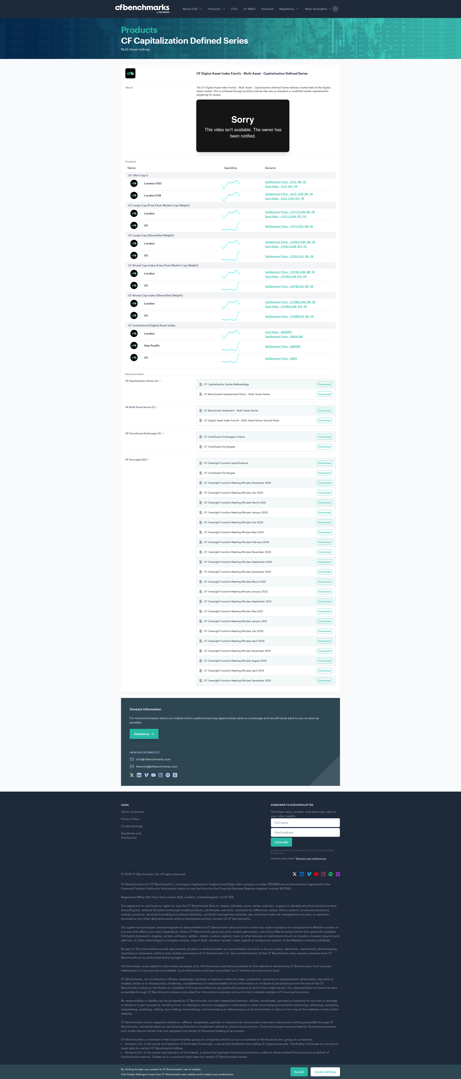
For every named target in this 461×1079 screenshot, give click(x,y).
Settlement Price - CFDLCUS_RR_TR (289, 256)
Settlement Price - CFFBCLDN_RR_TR (290, 272)
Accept (299, 1071)
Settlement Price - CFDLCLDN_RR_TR (290, 242)
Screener (267, 8)
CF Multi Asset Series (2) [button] (140, 407)
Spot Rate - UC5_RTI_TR (281, 186)
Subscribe (281, 842)
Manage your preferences (311, 858)
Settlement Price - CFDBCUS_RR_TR (289, 316)
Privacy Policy (130, 819)
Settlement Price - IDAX (281, 358)
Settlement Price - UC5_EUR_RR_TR (289, 194)
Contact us (141, 734)
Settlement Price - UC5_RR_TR (285, 182)
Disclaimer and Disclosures (131, 835)
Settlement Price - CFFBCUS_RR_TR (289, 286)
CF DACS (249, 8)
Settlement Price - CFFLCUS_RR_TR (289, 226)
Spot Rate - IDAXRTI (278, 332)
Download (324, 384)
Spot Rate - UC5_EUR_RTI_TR (284, 198)
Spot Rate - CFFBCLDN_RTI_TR (285, 276)
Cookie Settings (132, 826)
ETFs (234, 8)
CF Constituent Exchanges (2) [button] (143, 433)
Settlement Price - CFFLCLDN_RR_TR (290, 212)
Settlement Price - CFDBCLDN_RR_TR (290, 302)
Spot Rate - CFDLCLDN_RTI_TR (285, 246)
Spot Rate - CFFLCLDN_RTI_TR (285, 216)
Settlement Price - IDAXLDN (284, 336)
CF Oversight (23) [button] (136, 459)
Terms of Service (132, 811)
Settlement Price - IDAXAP (283, 346)
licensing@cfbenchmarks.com (157, 766)
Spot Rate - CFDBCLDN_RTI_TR (286, 306)
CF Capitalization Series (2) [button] (141, 380)
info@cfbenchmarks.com (153, 759)
